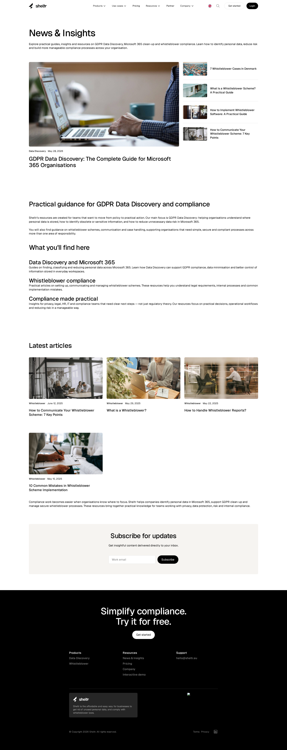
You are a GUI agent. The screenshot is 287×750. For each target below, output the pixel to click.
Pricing (136, 5)
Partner (170, 5)
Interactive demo (134, 674)
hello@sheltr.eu (186, 658)
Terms (196, 731)
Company (129, 669)
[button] (99, 6)
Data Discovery (79, 658)
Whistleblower (79, 663)
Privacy (205, 731)
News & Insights (133, 658)
